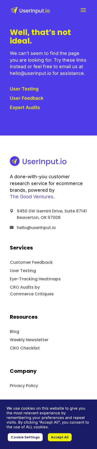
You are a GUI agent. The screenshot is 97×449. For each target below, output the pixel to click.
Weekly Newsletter (29, 340)
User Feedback (26, 98)
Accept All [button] (60, 437)
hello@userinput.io (36, 228)
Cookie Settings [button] (25, 437)
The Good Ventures (31, 196)
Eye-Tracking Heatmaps (35, 279)
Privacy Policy (24, 386)
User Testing (24, 88)
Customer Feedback (31, 262)
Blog (14, 331)
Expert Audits (25, 107)
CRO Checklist (25, 348)
